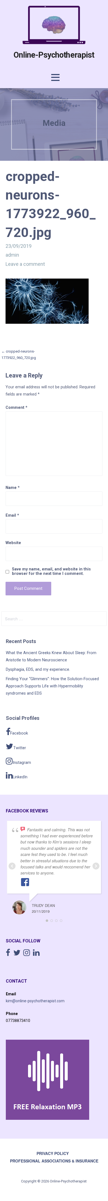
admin (12, 255)
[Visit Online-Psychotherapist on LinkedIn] (36, 954)
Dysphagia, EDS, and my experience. (38, 669)
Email (12, 515)
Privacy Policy (53, 1153)
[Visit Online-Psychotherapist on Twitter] (16, 954)
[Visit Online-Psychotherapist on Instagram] (26, 954)
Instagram (22, 762)
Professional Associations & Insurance (54, 1161)
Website (13, 542)
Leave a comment (25, 264)
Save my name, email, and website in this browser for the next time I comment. (51, 571)
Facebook (19, 733)
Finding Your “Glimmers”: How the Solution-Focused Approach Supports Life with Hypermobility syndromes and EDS (52, 686)
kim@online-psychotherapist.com (35, 1001)
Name (13, 487)
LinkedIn (20, 777)
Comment (16, 407)
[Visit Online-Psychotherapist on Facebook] (8, 954)
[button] (55, 77)
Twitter (19, 748)
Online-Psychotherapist (54, 55)
